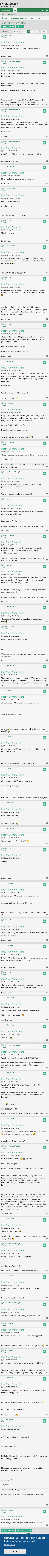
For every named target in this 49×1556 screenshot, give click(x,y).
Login (4, 14)
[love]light (9, 1419)
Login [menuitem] (43, 10)
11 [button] (33, 31)
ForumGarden (6, 10)
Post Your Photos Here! (14, 23)
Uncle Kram (11, 188)
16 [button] (43, 31)
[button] (11, 31)
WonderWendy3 (14, 61)
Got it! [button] (15, 1551)
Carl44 (9, 690)
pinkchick (10, 361)
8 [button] (22, 31)
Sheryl (12, 626)
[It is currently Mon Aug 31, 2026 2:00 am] (46, 18)
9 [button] (25, 31)
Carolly (11, 442)
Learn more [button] (9, 1544)
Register (13, 14)
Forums (15, 10)
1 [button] (17, 31)
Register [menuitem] (47, 10)
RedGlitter (10, 166)
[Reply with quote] (44, 37)
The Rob (10, 883)
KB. (10, 36)
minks (9, 499)
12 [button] (37, 31)
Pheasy (10, 403)
